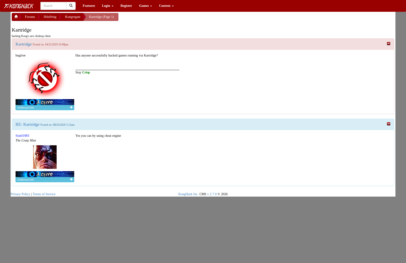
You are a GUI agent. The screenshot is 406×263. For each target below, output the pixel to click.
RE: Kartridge (27, 124)
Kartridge (24, 44)
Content (165, 6)
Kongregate (72, 17)
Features (89, 6)
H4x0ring (50, 17)
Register (126, 6)
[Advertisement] (156, 19)
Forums (30, 17)
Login (106, 6)
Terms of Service (44, 194)
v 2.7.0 (212, 194)
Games (144, 6)
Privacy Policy (20, 194)
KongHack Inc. (188, 194)
